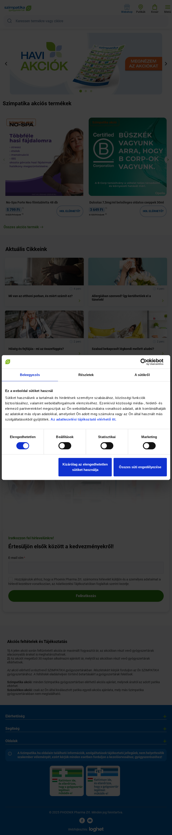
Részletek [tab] (86, 375)
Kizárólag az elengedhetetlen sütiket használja (85, 467)
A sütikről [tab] (142, 375)
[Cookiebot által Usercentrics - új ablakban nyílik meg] (147, 361)
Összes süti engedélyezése (140, 467)
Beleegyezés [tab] (30, 375)
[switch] (64, 445)
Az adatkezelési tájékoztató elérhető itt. (84, 419)
